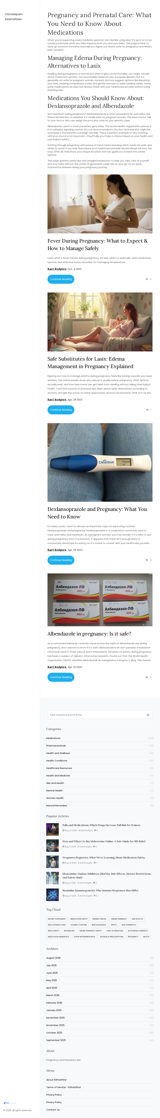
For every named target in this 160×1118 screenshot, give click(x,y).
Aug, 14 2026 (70, 863)
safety (114, 925)
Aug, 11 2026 (70, 846)
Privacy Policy (54, 1094)
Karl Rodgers (57, 269)
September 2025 (100, 1040)
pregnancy (133, 936)
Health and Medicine (100, 775)
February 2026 (100, 1002)
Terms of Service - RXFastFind (63, 1087)
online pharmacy (119, 919)
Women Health (100, 798)
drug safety (53, 931)
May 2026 (100, 980)
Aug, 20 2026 (70, 830)
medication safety (79, 919)
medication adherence (58, 936)
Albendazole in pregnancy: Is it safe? (89, 633)
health (146, 936)
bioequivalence (99, 925)
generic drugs (99, 919)
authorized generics (138, 931)
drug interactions (57, 925)
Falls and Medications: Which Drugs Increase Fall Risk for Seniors (101, 825)
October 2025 (100, 1032)
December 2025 (100, 1017)
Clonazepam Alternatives (14, 16)
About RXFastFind (56, 1079)
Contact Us (53, 1109)
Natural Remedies (100, 805)
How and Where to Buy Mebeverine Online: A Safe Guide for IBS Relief (103, 841)
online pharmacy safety (90, 931)
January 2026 (100, 1010)
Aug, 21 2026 (70, 895)
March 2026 (100, 995)
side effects (137, 919)
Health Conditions (100, 760)
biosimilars (69, 931)
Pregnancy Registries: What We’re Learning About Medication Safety (103, 857)
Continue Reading (61, 279)
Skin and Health (100, 783)
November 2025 (100, 1025)
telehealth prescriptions (111, 936)
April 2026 (100, 987)
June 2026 (100, 972)
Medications (100, 738)
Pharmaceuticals (100, 745)
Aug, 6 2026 (70, 882)
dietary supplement (57, 919)
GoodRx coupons (78, 925)
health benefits (129, 925)
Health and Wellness (100, 753)
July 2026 (100, 965)
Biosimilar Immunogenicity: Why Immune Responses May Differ (100, 890)
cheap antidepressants (84, 936)
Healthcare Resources (100, 768)
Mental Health (100, 790)
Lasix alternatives (115, 931)
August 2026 (100, 957)
